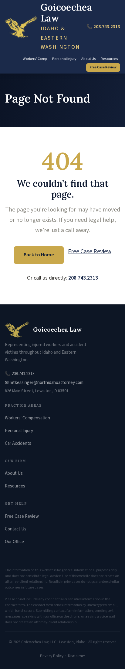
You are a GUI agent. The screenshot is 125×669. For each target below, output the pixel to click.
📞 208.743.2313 (103, 26)
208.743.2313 (83, 278)
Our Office (14, 542)
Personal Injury (64, 58)
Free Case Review (103, 67)
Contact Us (15, 529)
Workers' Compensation (27, 418)
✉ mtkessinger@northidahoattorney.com (44, 382)
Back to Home (39, 254)
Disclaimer (76, 656)
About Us (88, 58)
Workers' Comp (35, 58)
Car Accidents (18, 443)
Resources (109, 58)
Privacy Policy (51, 656)
